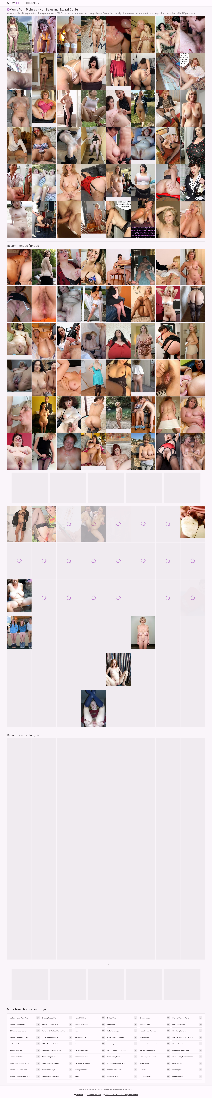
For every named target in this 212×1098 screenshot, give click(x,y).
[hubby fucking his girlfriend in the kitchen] (44, 634)
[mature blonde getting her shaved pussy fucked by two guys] (118, 378)
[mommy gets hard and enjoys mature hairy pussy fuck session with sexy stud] (69, 793)
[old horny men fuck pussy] (69, 671)
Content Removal (94, 1094)
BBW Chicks (144, 1037)
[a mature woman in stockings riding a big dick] (19, 524)
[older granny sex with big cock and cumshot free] (143, 561)
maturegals (111, 1043)
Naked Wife (111, 1018)
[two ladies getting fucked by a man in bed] (143, 830)
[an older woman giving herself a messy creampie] (168, 108)
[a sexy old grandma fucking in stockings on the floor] (192, 341)
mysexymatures (178, 1024)
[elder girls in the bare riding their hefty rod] (44, 267)
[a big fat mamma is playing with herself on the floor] (143, 671)
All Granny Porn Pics (50, 1024)
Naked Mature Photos (50, 1063)
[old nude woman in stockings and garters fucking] (168, 304)
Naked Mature (80, 1037)
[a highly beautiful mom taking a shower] (19, 267)
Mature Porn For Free (50, 1076)
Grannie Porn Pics (114, 1069)
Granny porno (145, 1018)
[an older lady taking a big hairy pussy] (69, 524)
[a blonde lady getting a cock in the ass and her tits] (69, 378)
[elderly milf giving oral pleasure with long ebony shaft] (143, 108)
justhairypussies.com (148, 1056)
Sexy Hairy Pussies (114, 1056)
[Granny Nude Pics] (192, 108)
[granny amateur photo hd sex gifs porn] (168, 378)
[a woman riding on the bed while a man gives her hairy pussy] (93, 304)
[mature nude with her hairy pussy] (69, 708)
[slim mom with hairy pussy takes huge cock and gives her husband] (118, 941)
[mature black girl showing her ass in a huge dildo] (69, 219)
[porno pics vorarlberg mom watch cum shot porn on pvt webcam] (168, 71)
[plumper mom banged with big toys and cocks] (44, 793)
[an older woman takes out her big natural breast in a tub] (69, 267)
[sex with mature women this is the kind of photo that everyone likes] (168, 671)
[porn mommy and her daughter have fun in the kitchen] (93, 634)
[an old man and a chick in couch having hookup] (118, 867)
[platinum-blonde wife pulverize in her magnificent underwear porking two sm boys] (19, 219)
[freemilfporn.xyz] (19, 597)
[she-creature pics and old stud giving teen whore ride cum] (19, 71)
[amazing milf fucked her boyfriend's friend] (69, 941)
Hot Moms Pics (145, 1076)
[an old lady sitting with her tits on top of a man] (69, 830)
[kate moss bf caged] (93, 867)
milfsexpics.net (113, 1076)
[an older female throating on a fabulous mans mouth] (143, 182)
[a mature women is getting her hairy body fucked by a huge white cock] (143, 756)
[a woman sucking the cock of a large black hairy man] (192, 597)
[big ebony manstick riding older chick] (44, 182)
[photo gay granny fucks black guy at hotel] (118, 904)
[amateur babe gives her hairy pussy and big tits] (93, 671)
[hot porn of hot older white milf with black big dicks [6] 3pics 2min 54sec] (143, 341)
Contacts (79, 1094)
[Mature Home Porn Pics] (118, 71)
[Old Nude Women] (143, 634)
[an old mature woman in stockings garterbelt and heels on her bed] (19, 941)
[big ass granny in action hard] (93, 597)
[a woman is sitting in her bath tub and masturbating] (69, 108)
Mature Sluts (15, 1043)
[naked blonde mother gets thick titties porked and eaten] (19, 867)
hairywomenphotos (147, 1050)
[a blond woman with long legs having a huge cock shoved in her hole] (44, 304)
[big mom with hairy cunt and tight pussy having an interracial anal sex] (44, 451)
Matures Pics (145, 1024)
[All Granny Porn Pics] (19, 378)
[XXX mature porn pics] (118, 182)
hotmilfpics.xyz (113, 1030)
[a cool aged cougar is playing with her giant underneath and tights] (143, 219)
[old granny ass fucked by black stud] (69, 561)
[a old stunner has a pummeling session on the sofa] (93, 108)
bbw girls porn (177, 1063)
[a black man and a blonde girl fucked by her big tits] (44, 219)
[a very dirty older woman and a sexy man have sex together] (118, 561)
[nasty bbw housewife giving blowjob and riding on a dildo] (118, 304)
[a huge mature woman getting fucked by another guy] (93, 341)
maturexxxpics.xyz (82, 1056)
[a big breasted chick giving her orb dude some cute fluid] (192, 451)
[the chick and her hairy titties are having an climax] (93, 145)
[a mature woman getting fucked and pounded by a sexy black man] (168, 267)
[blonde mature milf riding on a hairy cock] (93, 71)
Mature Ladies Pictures (19, 1037)
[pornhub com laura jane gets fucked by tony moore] (44, 830)
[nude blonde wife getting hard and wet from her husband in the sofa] (44, 867)
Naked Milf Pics (80, 1018)
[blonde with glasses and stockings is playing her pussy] (69, 414)
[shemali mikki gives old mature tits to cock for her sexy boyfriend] (192, 34)
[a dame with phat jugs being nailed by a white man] (143, 904)
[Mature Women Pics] (118, 414)
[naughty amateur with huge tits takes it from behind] (19, 793)
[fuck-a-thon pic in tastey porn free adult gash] (19, 34)
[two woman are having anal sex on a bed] (168, 793)
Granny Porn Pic (16, 1050)
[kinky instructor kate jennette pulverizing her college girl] (168, 145)
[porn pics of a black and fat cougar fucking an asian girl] (69, 71)
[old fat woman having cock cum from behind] (143, 941)
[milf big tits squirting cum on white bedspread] (93, 941)
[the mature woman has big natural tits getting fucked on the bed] (168, 341)
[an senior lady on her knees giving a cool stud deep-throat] (192, 561)
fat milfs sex (144, 1063)
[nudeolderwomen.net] (143, 378)
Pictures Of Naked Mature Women (55, 1030)
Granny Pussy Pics (49, 1018)
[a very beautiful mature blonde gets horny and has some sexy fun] (118, 524)
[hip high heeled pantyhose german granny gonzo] (44, 145)
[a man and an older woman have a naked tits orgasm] (93, 267)
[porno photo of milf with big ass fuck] (93, 561)
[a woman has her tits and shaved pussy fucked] (44, 597)
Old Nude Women (81, 1050)
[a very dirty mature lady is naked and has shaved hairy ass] (168, 756)
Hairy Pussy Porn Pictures (182, 1056)
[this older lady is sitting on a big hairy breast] (192, 830)
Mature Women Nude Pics (182, 1037)
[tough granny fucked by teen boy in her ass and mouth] (69, 597)
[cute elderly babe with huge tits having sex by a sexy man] (19, 671)
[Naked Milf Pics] (192, 524)
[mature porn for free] (192, 219)
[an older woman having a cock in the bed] (192, 793)
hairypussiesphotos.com (116, 1050)
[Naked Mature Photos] (192, 267)
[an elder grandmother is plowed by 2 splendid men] (143, 71)
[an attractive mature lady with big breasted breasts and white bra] (168, 867)
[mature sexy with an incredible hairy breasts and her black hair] (93, 414)
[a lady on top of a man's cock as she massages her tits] (19, 830)
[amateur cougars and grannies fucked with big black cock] (168, 451)
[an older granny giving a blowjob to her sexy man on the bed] (143, 414)
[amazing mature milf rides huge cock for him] (44, 561)
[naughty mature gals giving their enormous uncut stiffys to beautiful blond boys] (118, 793)
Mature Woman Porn (180, 1018)
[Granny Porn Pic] (44, 108)
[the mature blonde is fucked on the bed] (192, 941)
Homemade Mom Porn (18, 1069)
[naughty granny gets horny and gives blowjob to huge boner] (69, 904)
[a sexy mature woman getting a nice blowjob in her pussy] (192, 904)
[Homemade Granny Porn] (93, 219)
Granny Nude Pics (16, 1056)
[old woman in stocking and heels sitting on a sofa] (93, 378)
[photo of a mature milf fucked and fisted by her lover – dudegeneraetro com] (44, 34)
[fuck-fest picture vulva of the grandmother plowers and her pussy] (93, 34)
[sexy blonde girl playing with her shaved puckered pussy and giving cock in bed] (19, 904)
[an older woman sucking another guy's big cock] (143, 597)
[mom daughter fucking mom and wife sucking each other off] (93, 756)
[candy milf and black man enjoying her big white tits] (69, 341)
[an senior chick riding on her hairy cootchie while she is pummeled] (93, 182)
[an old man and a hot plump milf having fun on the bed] (192, 671)
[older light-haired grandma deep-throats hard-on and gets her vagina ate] (168, 34)
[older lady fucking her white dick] (118, 451)
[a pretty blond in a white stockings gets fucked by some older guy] (143, 867)
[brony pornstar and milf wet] (118, 341)
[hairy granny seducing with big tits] (168, 634)
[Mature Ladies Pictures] (93, 451)
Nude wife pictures (49, 1056)
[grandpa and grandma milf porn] (19, 145)
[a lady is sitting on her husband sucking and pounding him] (168, 182)
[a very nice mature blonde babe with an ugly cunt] (118, 267)
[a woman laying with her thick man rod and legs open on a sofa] (192, 71)
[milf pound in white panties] (118, 145)
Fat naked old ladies (82, 1063)
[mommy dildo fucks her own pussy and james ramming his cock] (69, 867)
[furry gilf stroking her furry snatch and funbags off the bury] (19, 414)
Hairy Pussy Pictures (148, 1030)
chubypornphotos (81, 1069)
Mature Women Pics (17, 1024)
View (77, 1030)
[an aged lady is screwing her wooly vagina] (192, 634)
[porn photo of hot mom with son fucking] (168, 414)
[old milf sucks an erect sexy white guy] (93, 904)
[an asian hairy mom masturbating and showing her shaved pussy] (19, 304)
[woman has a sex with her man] (19, 756)
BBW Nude (144, 1069)
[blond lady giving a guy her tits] (143, 708)
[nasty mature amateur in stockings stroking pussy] (192, 182)
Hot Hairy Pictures (179, 1030)
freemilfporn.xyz (48, 1069)
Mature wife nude (81, 1024)
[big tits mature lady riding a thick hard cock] (118, 597)
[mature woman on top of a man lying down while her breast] (19, 708)
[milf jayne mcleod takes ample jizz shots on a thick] (44, 71)
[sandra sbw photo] (44, 414)
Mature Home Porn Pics (19, 1018)
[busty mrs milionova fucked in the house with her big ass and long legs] (93, 524)
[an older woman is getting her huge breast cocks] (19, 561)
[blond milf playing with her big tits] (192, 304)
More (77, 1076)
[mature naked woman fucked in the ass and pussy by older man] (168, 561)
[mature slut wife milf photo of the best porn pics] (192, 378)
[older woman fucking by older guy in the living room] (69, 756)
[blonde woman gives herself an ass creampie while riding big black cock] (168, 219)
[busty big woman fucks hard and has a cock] (44, 378)
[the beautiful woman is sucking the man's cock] (168, 708)
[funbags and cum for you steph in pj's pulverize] (143, 451)
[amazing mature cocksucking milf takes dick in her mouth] (143, 793)
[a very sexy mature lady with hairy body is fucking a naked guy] (168, 830)
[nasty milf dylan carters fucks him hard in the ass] (118, 708)
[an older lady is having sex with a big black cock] (118, 830)
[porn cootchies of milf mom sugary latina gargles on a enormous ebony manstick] (44, 524)
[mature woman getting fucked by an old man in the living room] (44, 941)
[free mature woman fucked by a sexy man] (69, 182)
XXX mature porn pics (18, 1030)
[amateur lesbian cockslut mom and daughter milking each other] (19, 182)
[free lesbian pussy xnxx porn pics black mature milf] (168, 904)
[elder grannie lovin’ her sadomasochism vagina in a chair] (118, 34)
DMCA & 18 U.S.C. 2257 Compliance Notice (121, 1094)
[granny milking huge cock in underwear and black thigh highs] (44, 708)
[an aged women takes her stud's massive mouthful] (69, 145)
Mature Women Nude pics (20, 1076)
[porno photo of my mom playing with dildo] (44, 756)
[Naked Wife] (19, 634)
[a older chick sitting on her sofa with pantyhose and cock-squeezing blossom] (19, 108)
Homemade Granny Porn (19, 1063)
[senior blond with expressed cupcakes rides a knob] (44, 904)
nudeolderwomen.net (50, 1037)
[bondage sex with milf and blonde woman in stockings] (19, 451)
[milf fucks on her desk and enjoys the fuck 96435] (192, 867)
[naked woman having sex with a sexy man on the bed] (143, 267)
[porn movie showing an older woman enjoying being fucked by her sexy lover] (44, 671)
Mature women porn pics (51, 1050)
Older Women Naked (50, 1043)
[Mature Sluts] (143, 145)
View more (111, 1024)
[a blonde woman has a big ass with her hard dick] (93, 830)
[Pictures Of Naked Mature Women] (118, 671)
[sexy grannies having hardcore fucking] (143, 34)
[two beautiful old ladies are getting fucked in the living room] (168, 941)
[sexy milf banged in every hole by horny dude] (93, 793)
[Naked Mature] (93, 708)
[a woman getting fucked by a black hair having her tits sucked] (118, 756)
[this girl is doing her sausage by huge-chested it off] (118, 634)
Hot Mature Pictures (180, 1043)
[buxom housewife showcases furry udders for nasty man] (192, 414)
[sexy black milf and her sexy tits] (69, 304)
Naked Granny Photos (115, 1037)
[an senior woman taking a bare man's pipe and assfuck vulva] (168, 524)
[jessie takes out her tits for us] (143, 304)
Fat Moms (78, 1043)
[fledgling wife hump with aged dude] (69, 34)
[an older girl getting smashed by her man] (192, 145)
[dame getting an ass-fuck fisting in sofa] (118, 219)
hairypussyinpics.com (180, 1050)
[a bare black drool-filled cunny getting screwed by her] (143, 524)
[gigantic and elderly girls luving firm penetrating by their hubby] (118, 108)
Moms (14, 3)
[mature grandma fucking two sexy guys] (192, 708)
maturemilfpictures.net (148, 1043)
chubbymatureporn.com (116, 1063)
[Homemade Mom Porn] (19, 341)
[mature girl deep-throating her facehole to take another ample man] (44, 341)
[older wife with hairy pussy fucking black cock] (168, 597)
